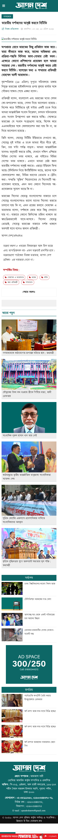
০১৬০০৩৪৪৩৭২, (35, 802)
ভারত (33, 277)
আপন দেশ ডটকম (21, 818)
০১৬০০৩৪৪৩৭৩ (34, 806)
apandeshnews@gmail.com (33, 810)
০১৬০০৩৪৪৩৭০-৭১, (43, 798)
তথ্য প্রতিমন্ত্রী (12, 282)
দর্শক (45, 277)
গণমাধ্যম (7, 16)
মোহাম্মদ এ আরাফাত (15, 277)
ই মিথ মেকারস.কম (33, 821)
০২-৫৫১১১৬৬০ (24, 798)
